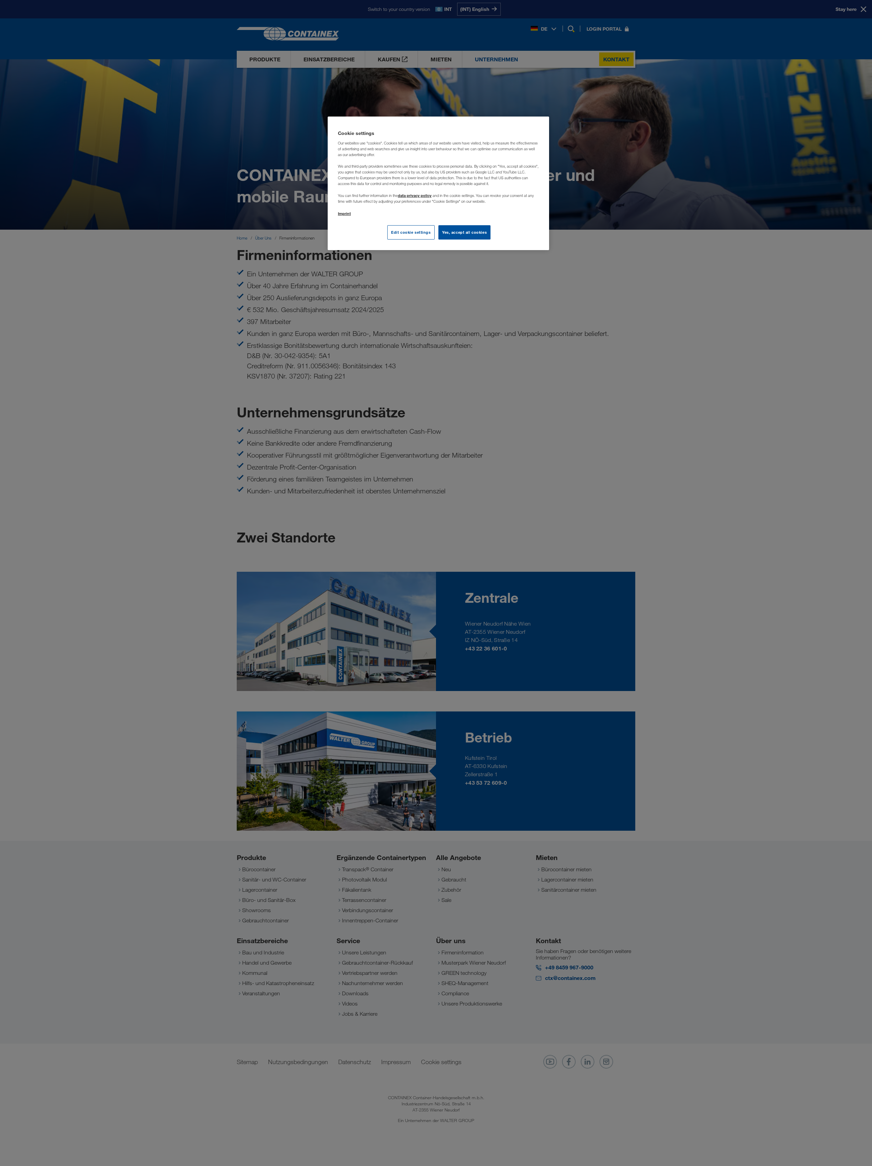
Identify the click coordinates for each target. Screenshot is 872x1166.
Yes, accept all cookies (464, 232)
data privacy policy (415, 195)
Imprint (344, 213)
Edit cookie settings (411, 232)
